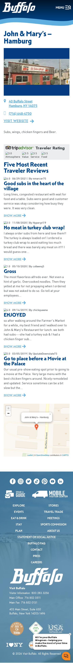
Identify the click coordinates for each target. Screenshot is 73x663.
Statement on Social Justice (36, 537)
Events (19, 512)
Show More (12, 216)
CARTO (65, 455)
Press (36, 556)
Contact (36, 550)
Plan (18, 531)
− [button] (8, 413)
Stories (54, 505)
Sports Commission (53, 524)
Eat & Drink (18, 518)
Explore (19, 505)
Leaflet (30, 455)
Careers (36, 562)
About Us (53, 531)
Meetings (53, 518)
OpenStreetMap (42, 455)
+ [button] (8, 408)
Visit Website (16, 121)
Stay (19, 524)
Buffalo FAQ (36, 543)
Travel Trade (53, 512)
